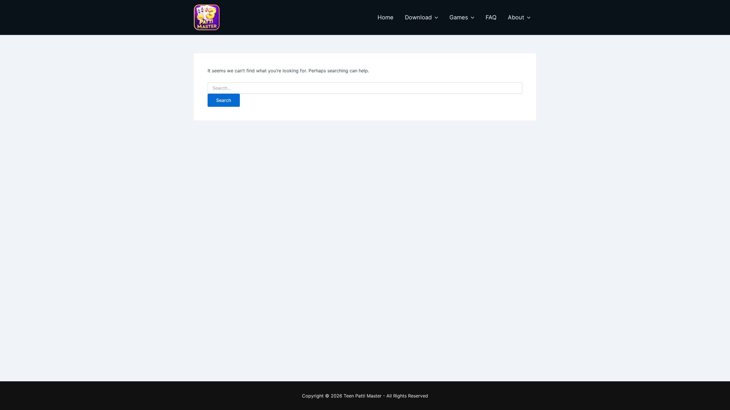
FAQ (491, 17)
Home (386, 17)
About (516, 17)
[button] (435, 17)
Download (418, 17)
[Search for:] (365, 88)
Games (458, 17)
